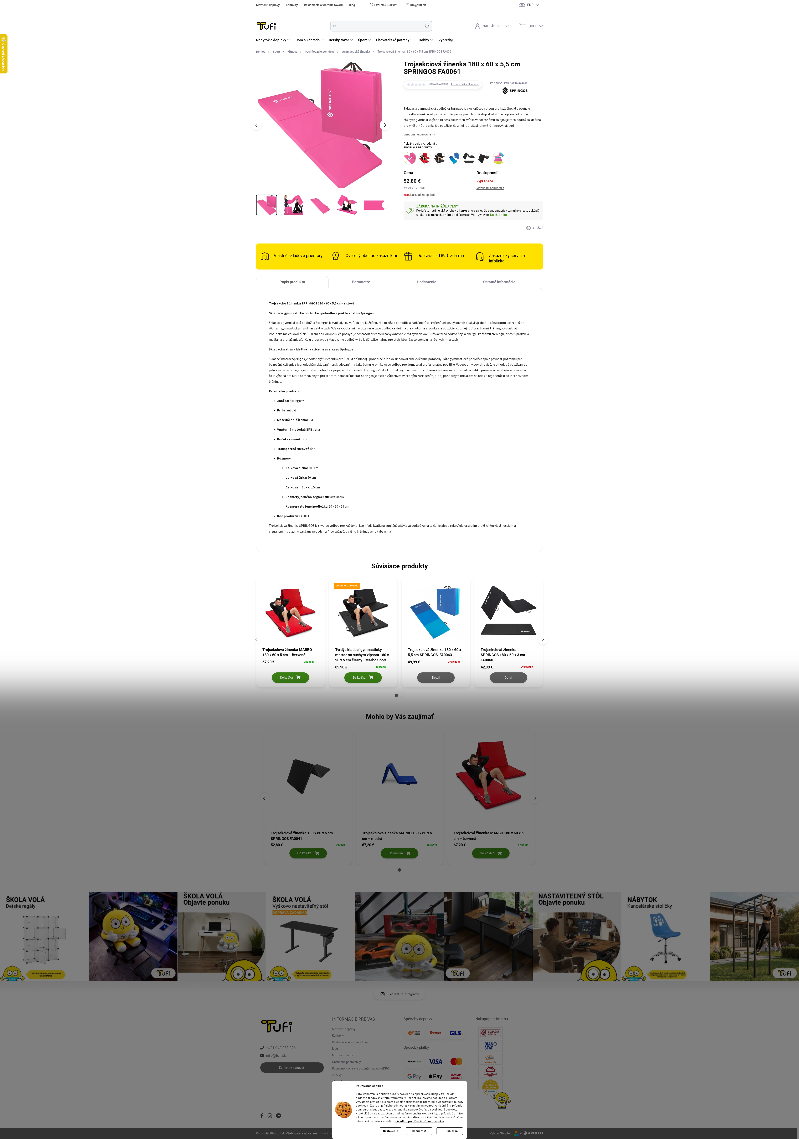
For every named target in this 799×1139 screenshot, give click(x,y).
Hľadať (426, 26)
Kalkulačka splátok (422, 195)
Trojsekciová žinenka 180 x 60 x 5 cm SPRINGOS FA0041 (302, 836)
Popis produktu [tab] (292, 282)
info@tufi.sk (276, 1055)
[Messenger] (278, 1116)
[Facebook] (261, 1116)
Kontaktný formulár (292, 1067)
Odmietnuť (419, 1131)
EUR (530, 5)
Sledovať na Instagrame (403, 994)
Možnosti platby (342, 1055)
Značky (337, 1075)
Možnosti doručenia (490, 188)
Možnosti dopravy (268, 5)
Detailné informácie (417, 134)
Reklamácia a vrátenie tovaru (323, 5)
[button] (396, 695)
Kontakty (292, 5)
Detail (436, 677)
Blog (352, 5)
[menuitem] (273, 40)
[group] (308, 796)
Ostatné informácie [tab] (499, 282)
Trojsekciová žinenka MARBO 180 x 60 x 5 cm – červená (489, 836)
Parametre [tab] (361, 282)
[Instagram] (270, 1116)
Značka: (509, 100)
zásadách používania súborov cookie (419, 1121)
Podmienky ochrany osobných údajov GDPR (360, 1068)
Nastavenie (390, 1131)
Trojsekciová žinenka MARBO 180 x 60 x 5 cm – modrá (397, 836)
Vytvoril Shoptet (500, 1133)
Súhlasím (452, 1131)
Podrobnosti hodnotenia (465, 84)
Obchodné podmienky (346, 1062)
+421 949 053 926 (281, 1048)
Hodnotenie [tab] (426, 282)
